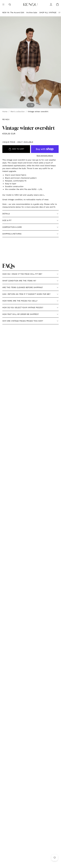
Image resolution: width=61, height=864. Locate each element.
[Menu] (3, 4)
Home (4, 111)
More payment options (45, 155)
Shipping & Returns (11, 234)
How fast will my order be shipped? (20, 314)
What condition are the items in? (19, 281)
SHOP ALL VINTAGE (47, 12)
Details (6, 214)
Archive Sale (31, 12)
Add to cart (18, 149)
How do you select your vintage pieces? (22, 307)
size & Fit (6, 220)
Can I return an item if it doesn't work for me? (26, 294)
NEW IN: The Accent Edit (13, 12)
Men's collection (18, 111)
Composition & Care (12, 227)
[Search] (10, 4)
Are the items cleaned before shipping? (22, 287)
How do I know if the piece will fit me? (22, 274)
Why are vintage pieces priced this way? (22, 321)
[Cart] (57, 4)
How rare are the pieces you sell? (19, 301)
